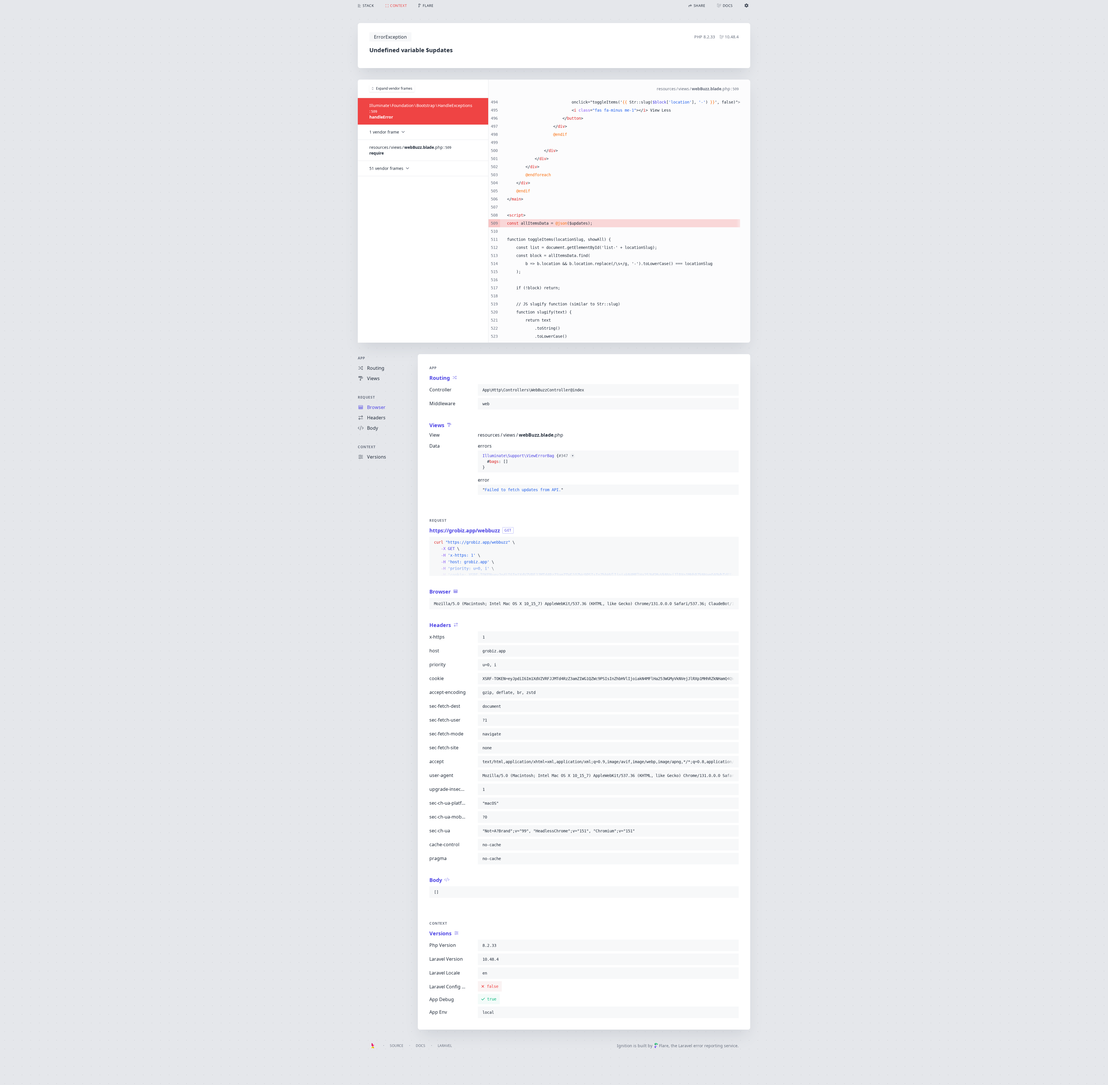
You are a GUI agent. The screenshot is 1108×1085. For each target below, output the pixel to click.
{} (527, 461)
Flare (664, 1045)
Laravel (445, 1045)
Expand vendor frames (394, 88)
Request (366, 397)
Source (396, 1045)
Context (366, 446)
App (361, 358)
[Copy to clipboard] (731, 389)
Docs (420, 1045)
